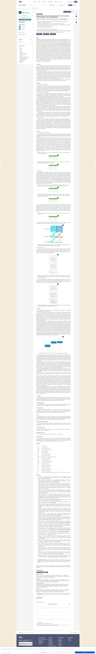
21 (40, 371)
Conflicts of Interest (22, 60)
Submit (76, 1)
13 (66, 87)
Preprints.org (60, 641)
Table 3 (69, 174)
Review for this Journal (25, 17)
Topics (39, 1)
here (41, 594)
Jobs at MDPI (40, 643)
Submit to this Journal (25, 15)
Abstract (21, 47)
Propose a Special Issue (25, 19)
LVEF (49, 61)
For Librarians (50, 642)
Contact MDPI (40, 642)
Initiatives (56, 1)
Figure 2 (51, 252)
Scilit (59, 642)
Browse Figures (46, 34)
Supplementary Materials (23, 53)
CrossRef (45, 478)
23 (61, 367)
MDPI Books (60, 640)
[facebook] (42, 572)
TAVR (45, 61)
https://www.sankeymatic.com (65, 127)
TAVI (47, 61)
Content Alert (75, 632)
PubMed (48, 478)
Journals (34, 1)
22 (47, 366)
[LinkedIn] (40, 572)
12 (65, 87)
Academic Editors (22, 24)
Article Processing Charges (42, 639)
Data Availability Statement (23, 59)
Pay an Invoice (41, 640)
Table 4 (51, 175)
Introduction (21, 48)
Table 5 (37, 211)
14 (59, 315)
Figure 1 (58, 222)
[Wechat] (44, 572)
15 (66, 316)
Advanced (74, 5)
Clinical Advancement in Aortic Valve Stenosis (55, 32)
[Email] (37, 572)
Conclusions (21, 52)
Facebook (69, 640)
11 (64, 87)
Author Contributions (22, 54)
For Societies (50, 644)
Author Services (50, 1)
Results (21, 50)
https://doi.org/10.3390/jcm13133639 (51, 29)
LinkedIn (69, 639)
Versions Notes (53, 34)
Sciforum (59, 639)
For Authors (50, 639)
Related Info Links (21, 32)
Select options (21, 642)
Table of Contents (22, 45)
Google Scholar (40, 478)
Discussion (21, 51)
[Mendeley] (47, 572)
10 (51, 77)
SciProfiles (60, 643)
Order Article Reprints (67, 11)
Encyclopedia (60, 644)
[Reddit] (45, 572)
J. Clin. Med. (20, 632)
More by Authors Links (22, 34)
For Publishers (50, 643)
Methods (21, 49)
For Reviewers (50, 640)
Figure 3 (59, 282)
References (21, 62)
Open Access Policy (41, 641)
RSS (71, 632)
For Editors (50, 641)
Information (44, 1)
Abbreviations (21, 61)
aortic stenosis (42, 61)
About (60, 1)
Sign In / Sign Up (70, 1)
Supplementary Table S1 (48, 183)
